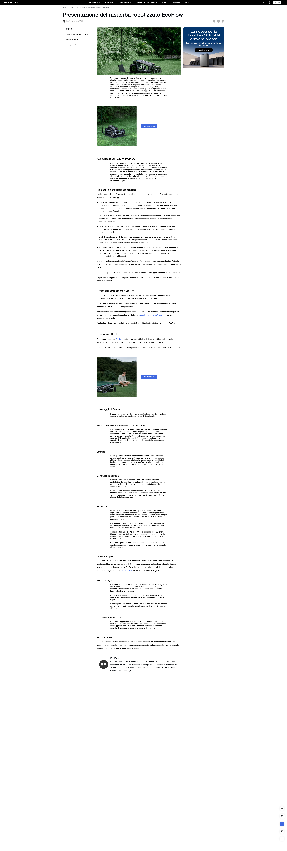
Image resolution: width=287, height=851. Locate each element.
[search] (264, 2)
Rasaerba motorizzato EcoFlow (76, 34)
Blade (118, 339)
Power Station (157, 315)
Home (65, 7)
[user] (269, 2)
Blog (71, 7)
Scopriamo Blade (71, 39)
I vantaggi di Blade (72, 45)
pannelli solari (144, 315)
